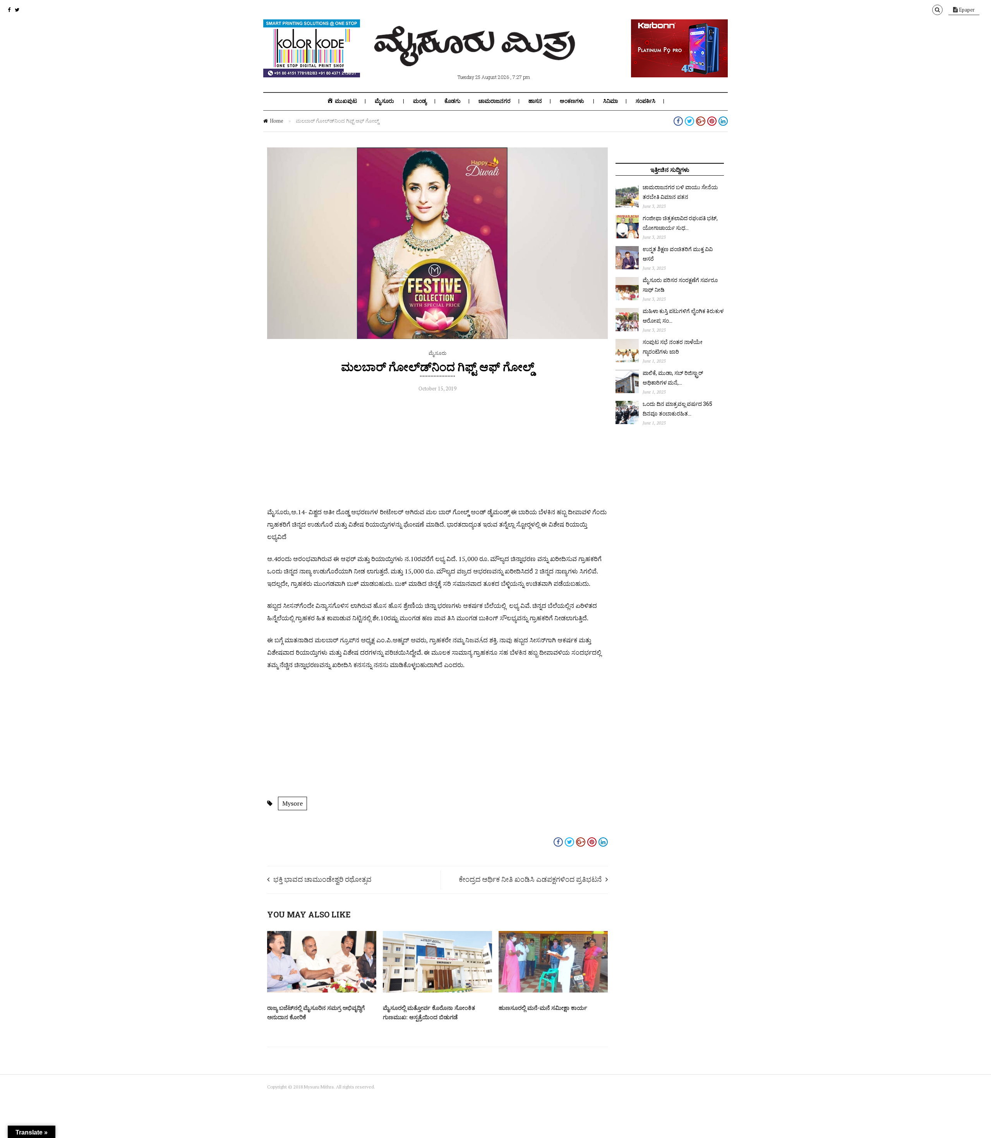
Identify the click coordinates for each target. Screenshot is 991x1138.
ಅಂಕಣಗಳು (572, 101)
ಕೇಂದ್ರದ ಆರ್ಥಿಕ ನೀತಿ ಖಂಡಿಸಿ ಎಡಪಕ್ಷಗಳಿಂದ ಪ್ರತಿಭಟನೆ (530, 879)
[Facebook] (9, 9)
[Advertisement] (437, 451)
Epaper (966, 9)
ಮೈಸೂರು (384, 101)
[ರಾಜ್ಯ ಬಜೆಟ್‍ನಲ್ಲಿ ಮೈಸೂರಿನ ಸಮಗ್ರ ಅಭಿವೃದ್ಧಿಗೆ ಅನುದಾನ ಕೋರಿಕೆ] (321, 990)
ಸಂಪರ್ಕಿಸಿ (645, 101)
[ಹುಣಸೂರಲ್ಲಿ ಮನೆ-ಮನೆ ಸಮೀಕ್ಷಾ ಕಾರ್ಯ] (553, 990)
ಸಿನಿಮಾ (610, 101)
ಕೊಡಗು (452, 101)
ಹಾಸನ (535, 101)
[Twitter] (17, 9)
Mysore (292, 803)
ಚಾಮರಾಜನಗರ (494, 101)
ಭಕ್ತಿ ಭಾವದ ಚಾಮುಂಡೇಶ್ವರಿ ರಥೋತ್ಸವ (322, 879)
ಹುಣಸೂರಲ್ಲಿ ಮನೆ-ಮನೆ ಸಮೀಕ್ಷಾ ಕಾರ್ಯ (543, 1007)
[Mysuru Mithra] (476, 57)
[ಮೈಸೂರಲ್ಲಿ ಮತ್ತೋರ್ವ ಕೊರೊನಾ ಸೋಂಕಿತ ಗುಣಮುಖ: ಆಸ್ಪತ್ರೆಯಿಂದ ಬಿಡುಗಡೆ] (437, 990)
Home (276, 120)
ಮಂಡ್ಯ (420, 101)
